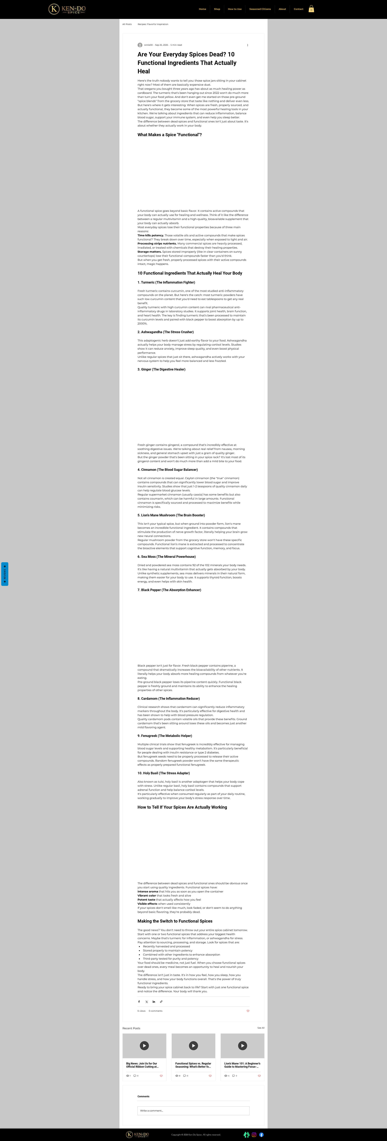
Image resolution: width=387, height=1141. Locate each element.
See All (261, 1027)
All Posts (127, 24)
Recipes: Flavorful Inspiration (153, 24)
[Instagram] (254, 1135)
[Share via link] (161, 1001)
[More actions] (247, 45)
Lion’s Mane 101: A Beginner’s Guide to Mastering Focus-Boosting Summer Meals (242, 1065)
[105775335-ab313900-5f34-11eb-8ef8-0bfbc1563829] (247, 1135)
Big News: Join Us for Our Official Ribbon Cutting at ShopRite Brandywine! (141, 1065)
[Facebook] (261, 1135)
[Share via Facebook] (139, 1001)
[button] (311, 8)
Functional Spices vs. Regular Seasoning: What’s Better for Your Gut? (193, 1065)
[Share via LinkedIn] (153, 1001)
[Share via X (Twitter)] (146, 1001)
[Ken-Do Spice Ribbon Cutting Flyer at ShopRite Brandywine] (144, 1046)
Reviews (5, 574)
